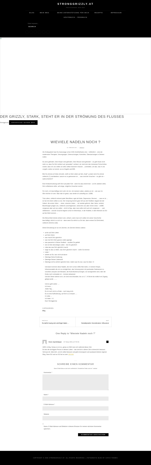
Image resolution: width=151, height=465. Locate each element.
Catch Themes (112, 458)
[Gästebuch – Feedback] (47, 32)
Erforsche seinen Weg (25, 123)
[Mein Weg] (31, 32)
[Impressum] (43, 32)
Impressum (116, 12)
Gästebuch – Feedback (75, 17)
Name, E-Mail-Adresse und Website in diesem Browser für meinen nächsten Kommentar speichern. (72, 428)
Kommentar (48, 372)
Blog (32, 12)
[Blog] (26, 32)
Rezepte (99, 12)
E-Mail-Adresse (49, 404)
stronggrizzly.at (75, 3)
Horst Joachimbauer (55, 342)
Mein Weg (44, 12)
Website (46, 414)
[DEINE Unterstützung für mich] (35, 32)
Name (46, 394)
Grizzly (82, 147)
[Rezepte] (39, 32)
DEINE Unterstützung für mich (73, 12)
